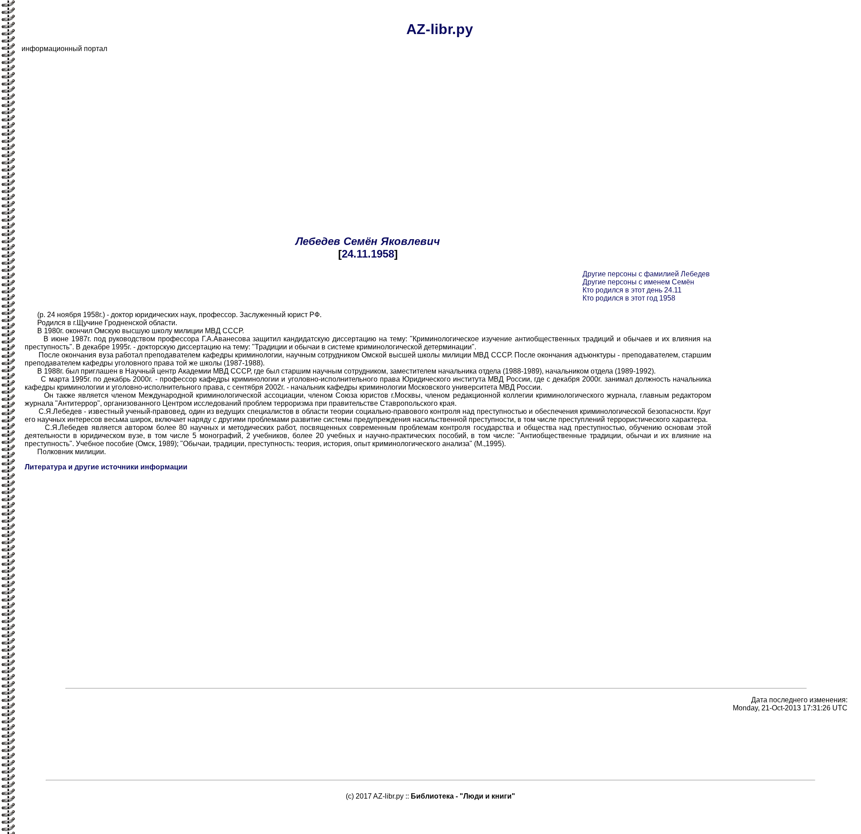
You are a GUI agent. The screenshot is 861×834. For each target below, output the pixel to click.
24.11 (355, 254)
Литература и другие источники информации (106, 467)
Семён (361, 241)
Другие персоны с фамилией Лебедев (646, 274)
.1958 (381, 254)
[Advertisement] (291, 122)
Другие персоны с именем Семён (638, 282)
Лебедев (318, 241)
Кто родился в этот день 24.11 (632, 290)
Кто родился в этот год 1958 (629, 298)
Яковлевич (410, 241)
